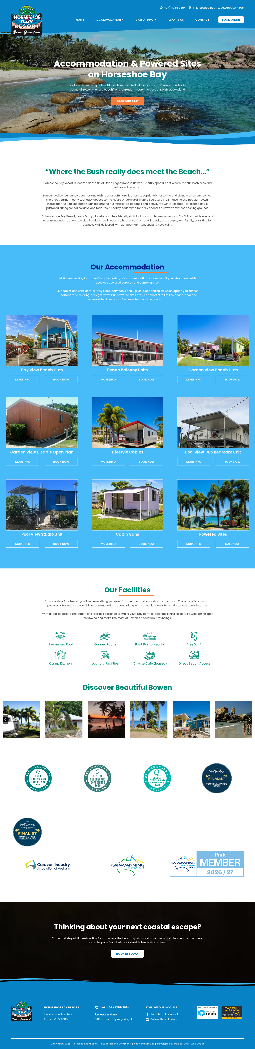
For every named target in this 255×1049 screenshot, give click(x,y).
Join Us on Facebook (165, 1014)
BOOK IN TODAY (127, 954)
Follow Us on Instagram (166, 1019)
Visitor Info (145, 20)
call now (232, 544)
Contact (202, 20)
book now (61, 380)
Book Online (231, 20)
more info (22, 380)
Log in (150, 1043)
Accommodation (108, 20)
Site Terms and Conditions (116, 1043)
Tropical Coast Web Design (189, 1043)
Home (80, 20)
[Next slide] (249, 719)
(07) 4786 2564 (175, 8)
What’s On (176, 20)
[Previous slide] (5, 719)
